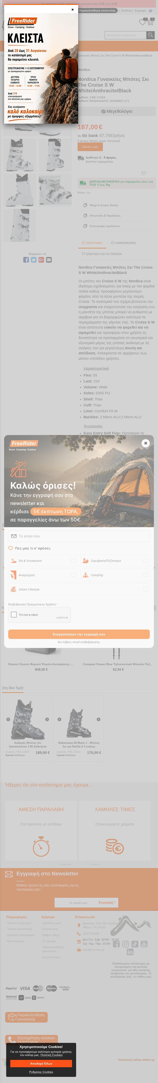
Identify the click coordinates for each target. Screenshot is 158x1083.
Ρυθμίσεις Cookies (41, 1072)
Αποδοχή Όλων (41, 1063)
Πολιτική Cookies (52, 1055)
